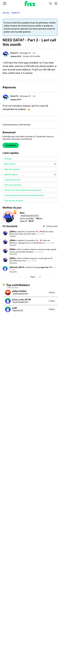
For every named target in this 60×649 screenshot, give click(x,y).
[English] (30, 3)
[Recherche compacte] (50, 3)
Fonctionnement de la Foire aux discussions (24, 195)
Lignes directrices (13, 180)
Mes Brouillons (30, 174)
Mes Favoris (30, 164)
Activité (8, 159)
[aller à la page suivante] (40, 277)
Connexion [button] (11, 145)
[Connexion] (55, 3)
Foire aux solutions (13, 185)
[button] (5, 54)
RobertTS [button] (14, 53)
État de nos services (14, 200)
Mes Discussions (12, 169)
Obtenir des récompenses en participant (23, 190)
